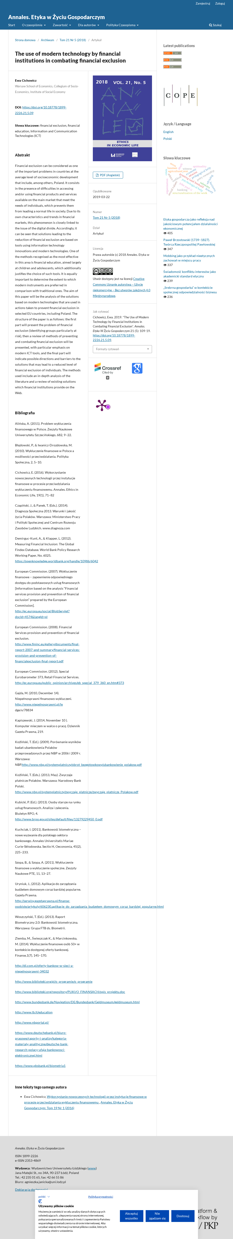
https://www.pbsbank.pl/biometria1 (40, 1066)
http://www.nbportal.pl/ (32, 1022)
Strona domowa (25, 40)
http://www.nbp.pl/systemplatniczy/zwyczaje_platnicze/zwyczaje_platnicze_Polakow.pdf (76, 792)
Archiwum (47, 40)
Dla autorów (87, 25)
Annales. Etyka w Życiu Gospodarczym (56, 17)
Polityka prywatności (100, 1196)
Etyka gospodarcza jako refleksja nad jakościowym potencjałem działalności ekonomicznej (190, 223)
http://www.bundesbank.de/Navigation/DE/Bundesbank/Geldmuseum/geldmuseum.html (77, 1002)
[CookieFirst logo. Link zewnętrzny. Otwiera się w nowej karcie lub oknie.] (40, 1201)
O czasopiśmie (32, 25)
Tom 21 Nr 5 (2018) (73, 40)
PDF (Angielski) (109, 175)
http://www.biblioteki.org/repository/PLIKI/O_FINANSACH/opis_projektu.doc (70, 992)
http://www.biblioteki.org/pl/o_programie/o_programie (53, 981)
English (168, 132)
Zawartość (60, 25)
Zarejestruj (203, 3)
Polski (167, 139)
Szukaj (217, 25)
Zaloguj (220, 3)
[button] (44, 1196)
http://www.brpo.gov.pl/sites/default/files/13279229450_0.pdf (59, 819)
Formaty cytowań (107, 349)
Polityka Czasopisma (121, 25)
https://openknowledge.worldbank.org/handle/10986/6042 (56, 561)
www (92, 1168)
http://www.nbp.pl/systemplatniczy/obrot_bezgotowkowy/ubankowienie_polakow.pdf (82, 765)
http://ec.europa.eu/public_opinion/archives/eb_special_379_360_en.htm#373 (69, 683)
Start (11, 25)
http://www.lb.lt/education (34, 1012)
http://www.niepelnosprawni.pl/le (39, 704)
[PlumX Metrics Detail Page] (102, 405)
